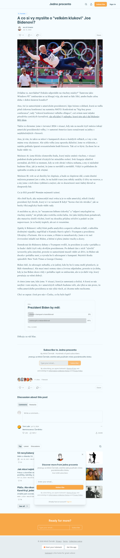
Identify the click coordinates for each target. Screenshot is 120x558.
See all (22, 506)
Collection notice (75, 541)
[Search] (86, 4)
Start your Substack (54, 547)
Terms (65, 541)
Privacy (59, 541)
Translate (22, 13)
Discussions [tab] (35, 446)
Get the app (71, 547)
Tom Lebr (26, 426)
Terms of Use (71, 493)
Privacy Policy (77, 495)
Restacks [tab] (32, 405)
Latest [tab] (26, 446)
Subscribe (100, 4)
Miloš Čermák (28, 27)
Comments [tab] (23, 405)
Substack (48, 553)
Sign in (113, 4)
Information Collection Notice (59, 495)
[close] (82, 454)
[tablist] (27, 404)
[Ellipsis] (101, 426)
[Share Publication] (91, 4)
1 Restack (44, 380)
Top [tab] (20, 446)
